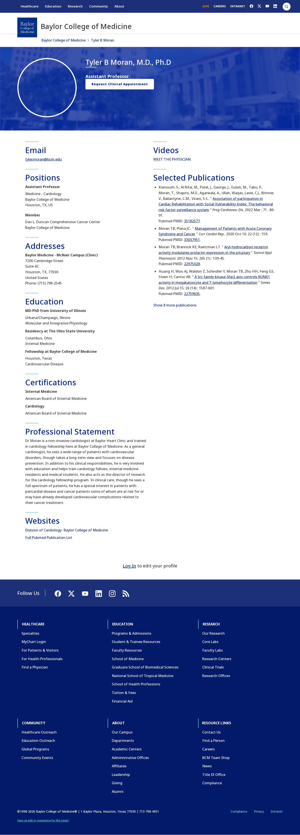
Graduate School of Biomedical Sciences (145, 667)
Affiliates (119, 766)
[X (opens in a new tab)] (259, 6)
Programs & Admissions (131, 633)
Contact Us (211, 732)
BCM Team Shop (216, 757)
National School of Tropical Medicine (142, 675)
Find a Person (213, 740)
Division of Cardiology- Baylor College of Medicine (66, 530)
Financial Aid (122, 701)
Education (53, 6)
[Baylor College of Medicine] (27, 27)
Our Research (213, 633)
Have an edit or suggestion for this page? (43, 820)
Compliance (212, 783)
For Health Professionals (42, 658)
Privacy (259, 811)
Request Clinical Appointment (120, 84)
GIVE (205, 6)
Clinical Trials (213, 667)
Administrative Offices (130, 757)
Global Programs (35, 749)
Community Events (37, 757)
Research (75, 6)
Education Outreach (38, 740)
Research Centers (216, 658)
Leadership (121, 774)
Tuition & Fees (124, 692)
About (119, 6)
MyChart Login (34, 641)
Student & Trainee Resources (136, 641)
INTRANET (237, 6)
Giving (117, 783)
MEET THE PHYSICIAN (172, 159)
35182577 (192, 221)
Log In (129, 566)
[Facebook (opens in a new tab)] (251, 6)
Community (98, 6)
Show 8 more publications (175, 305)
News (207, 766)
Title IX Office (213, 774)
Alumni (117, 791)
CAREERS (219, 6)
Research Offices (216, 675)
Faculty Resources (127, 650)
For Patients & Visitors (40, 650)
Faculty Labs (212, 650)
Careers (208, 749)
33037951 (192, 239)
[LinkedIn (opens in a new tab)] (275, 6)
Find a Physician (35, 667)
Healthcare (29, 6)
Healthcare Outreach (39, 732)
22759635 (192, 293)
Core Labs (210, 641)
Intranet (277, 811)
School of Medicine (128, 658)
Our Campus (122, 732)
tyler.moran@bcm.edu (43, 159)
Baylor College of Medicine (64, 40)
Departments (123, 740)
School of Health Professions (136, 684)
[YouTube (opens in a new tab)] (267, 6)
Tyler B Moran (102, 40)
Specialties (30, 633)
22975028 (192, 263)
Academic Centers (127, 749)
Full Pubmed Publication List (48, 537)
